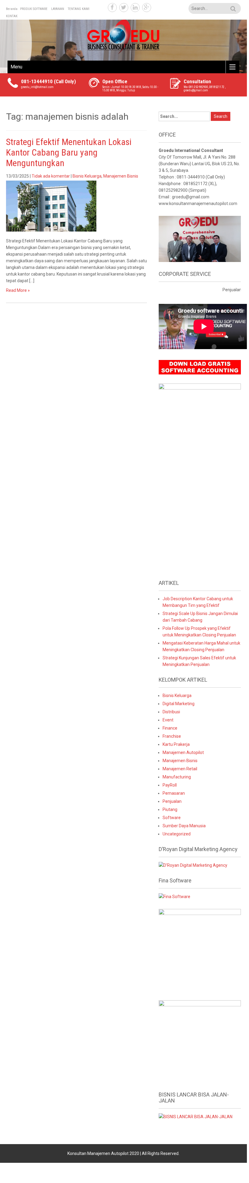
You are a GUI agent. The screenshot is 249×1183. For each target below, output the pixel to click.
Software (172, 817)
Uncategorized (177, 833)
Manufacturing (177, 776)
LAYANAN (57, 9)
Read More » (18, 290)
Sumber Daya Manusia (184, 825)
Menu (16, 67)
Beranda (11, 9)
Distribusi (171, 711)
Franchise (172, 736)
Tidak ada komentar (51, 176)
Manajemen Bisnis (120, 176)
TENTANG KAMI (78, 9)
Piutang (170, 809)
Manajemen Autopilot (183, 752)
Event (168, 720)
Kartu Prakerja (176, 744)
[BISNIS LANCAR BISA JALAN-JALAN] (195, 1116)
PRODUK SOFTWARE (34, 9)
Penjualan (172, 801)
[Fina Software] (174, 896)
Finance (170, 728)
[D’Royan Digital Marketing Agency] (193, 865)
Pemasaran (174, 793)
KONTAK (11, 16)
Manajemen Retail (180, 768)
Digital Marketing (179, 703)
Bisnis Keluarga (87, 176)
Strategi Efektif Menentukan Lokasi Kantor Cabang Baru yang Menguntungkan (69, 152)
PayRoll (170, 785)
